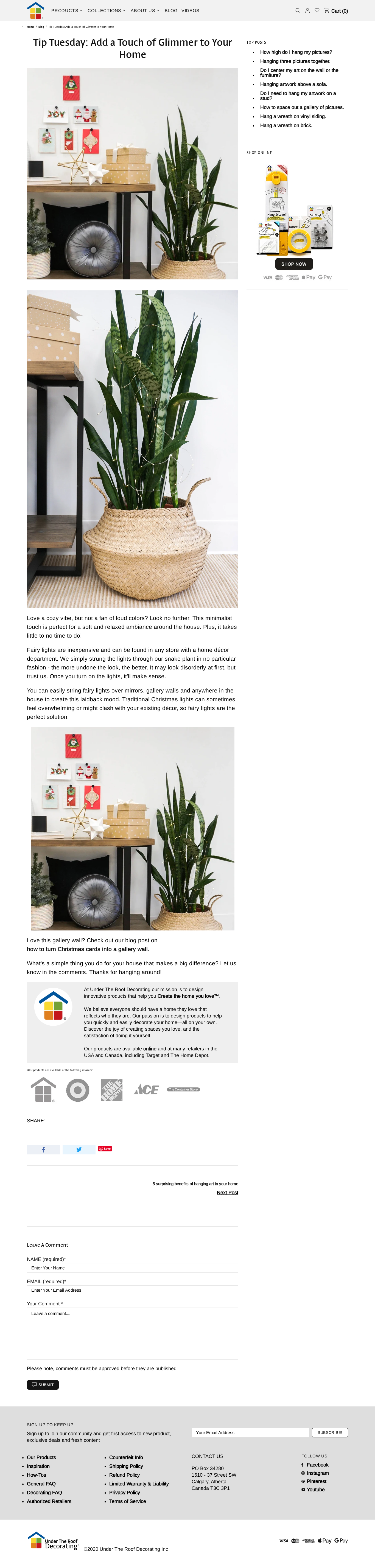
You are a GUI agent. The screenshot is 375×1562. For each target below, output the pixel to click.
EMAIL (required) (45, 1281)
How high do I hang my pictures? (296, 52)
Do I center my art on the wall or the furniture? (299, 73)
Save (107, 1148)
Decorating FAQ (44, 1492)
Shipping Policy (126, 1466)
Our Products (41, 1457)
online (149, 1048)
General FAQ (41, 1484)
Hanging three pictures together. (295, 61)
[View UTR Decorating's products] (294, 221)
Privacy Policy (124, 1492)
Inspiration (38, 1466)
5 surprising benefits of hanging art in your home (195, 1183)
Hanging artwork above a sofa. (293, 84)
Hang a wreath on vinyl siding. (293, 116)
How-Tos (36, 1475)
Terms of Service (127, 1501)
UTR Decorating (35, 10)
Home (30, 26)
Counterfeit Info (126, 1457)
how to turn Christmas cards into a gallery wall (87, 949)
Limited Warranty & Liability (139, 1484)
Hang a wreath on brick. (286, 125)
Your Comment (44, 1303)
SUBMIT (46, 1384)
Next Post (227, 1192)
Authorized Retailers (49, 1501)
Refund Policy (124, 1475)
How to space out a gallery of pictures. (302, 107)
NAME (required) (45, 1259)
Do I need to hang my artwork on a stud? (298, 96)
